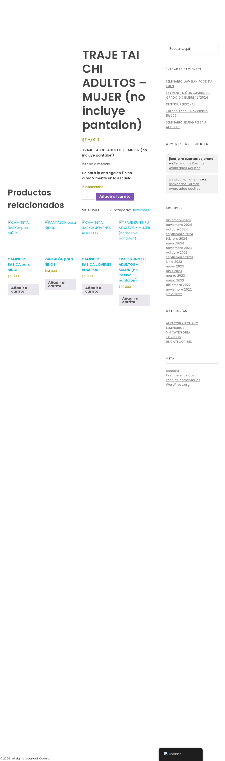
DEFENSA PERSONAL (180, 104)
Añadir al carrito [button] (20, 289)
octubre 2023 (177, 252)
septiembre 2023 (179, 257)
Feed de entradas (180, 375)
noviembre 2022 (179, 289)
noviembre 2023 (179, 248)
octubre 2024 (177, 229)
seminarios (175, 328)
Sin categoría (178, 332)
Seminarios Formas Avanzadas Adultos (186, 165)
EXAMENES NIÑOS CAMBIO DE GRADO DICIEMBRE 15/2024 (188, 95)
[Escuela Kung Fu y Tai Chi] (11, 11)
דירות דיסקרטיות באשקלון (185, 179)
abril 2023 (174, 271)
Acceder (173, 371)
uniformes (140, 210)
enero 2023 (175, 280)
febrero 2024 (176, 238)
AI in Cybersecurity (182, 323)
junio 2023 (174, 262)
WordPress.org (178, 384)
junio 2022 (174, 294)
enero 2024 (175, 243)
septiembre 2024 (179, 234)
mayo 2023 (175, 266)
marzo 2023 (175, 275)
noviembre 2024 (179, 225)
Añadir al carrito (115, 196)
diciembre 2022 (178, 285)
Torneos (173, 337)
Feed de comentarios (183, 380)
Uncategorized (179, 341)
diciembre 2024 (178, 220)
